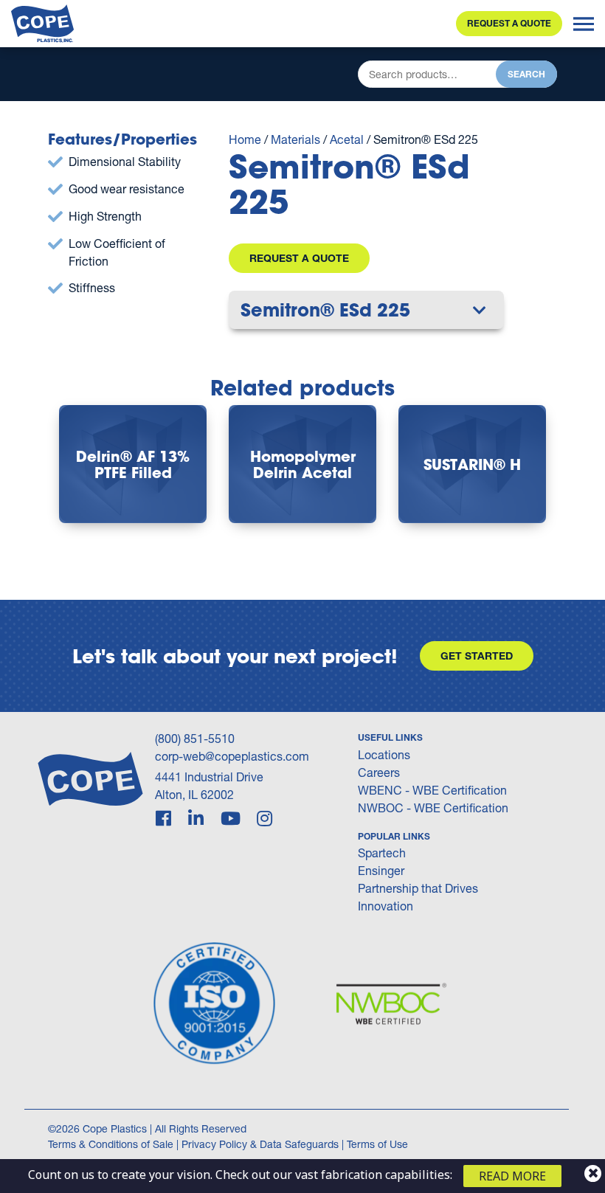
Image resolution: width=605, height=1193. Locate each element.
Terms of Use (377, 1144)
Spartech (382, 853)
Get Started (476, 655)
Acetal (347, 139)
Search (526, 74)
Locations (384, 754)
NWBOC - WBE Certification (433, 807)
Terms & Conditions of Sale (110, 1144)
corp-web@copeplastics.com (232, 756)
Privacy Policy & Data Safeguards (260, 1144)
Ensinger (381, 870)
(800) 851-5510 (195, 738)
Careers (379, 772)
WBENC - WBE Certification (432, 790)
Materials (295, 139)
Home (245, 139)
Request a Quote (509, 23)
